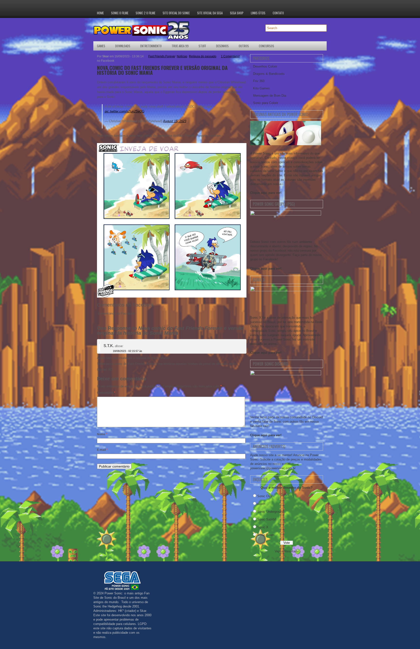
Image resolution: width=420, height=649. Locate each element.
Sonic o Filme (119, 12)
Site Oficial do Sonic (176, 12)
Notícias (182, 56)
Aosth (261, 504)
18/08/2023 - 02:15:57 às (127, 351)
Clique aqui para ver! (265, 193)
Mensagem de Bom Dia (269, 95)
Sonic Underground (270, 511)
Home (100, 12)
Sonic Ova (264, 496)
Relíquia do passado (202, 56)
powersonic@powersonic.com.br (273, 468)
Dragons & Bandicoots (269, 74)
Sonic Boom (265, 535)
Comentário (106, 392)
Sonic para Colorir (265, 103)
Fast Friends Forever (161, 56)
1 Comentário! (230, 56)
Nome (102, 434)
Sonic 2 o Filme (145, 12)
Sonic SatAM (266, 519)
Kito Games (261, 88)
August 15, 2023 (174, 121)
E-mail (102, 450)
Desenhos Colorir (265, 66)
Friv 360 (258, 81)
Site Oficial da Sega (210, 12)
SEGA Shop (237, 12)
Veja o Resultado (286, 551)
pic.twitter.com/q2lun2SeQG (124, 111)
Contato (278, 12)
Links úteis (258, 12)
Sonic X (262, 527)
